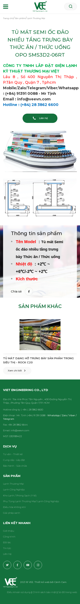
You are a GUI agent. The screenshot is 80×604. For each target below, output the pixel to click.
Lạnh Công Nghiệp (14, 489)
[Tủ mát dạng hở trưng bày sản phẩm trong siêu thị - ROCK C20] (40, 334)
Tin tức (7, 548)
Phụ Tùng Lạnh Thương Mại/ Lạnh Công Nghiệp (31, 501)
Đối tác (7, 542)
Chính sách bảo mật (44, 592)
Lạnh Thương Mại (13, 483)
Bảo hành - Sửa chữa (15, 465)
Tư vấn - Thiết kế (13, 454)
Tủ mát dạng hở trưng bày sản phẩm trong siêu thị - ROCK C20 (38, 360)
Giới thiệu (8, 530)
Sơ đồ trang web (67, 592)
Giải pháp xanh (11, 512)
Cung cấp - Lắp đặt (14, 460)
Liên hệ (7, 554)
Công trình (9, 536)
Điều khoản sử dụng (19, 592)
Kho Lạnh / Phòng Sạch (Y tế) (20, 495)
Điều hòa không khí (14, 507)
